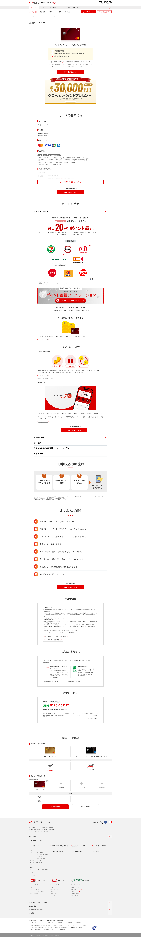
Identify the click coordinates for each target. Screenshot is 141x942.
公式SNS (95, 822)
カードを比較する (55, 806)
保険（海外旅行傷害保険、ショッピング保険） (52, 448)
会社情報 (84, 8)
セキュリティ (39, 454)
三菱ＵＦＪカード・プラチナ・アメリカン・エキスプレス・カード (91, 756)
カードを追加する (85, 806)
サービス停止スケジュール (92, 8)
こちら (60, 62)
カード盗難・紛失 (102, 8)
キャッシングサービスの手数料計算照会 (56, 636)
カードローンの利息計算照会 (53, 640)
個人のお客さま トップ (37, 840)
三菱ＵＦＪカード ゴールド (50, 756)
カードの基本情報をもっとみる (70, 182)
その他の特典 (39, 437)
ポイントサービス (41, 211)
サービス (37, 443)
